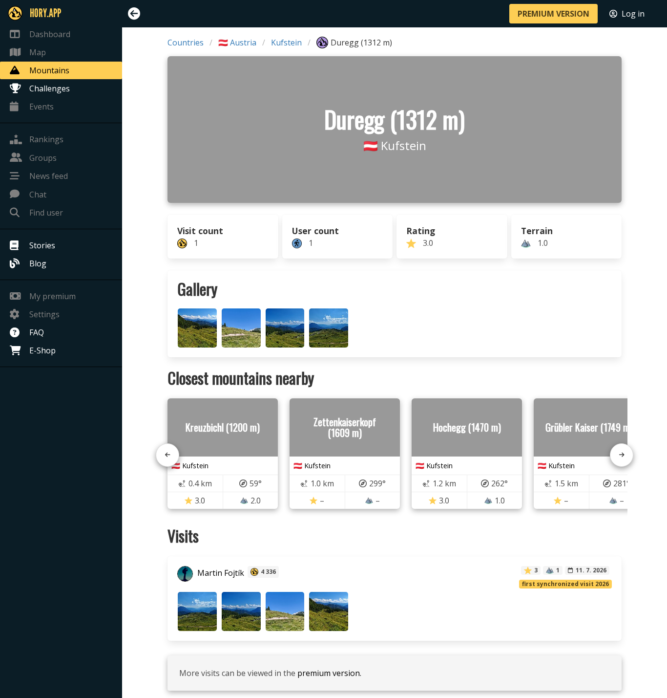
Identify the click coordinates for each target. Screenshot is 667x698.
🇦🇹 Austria (237, 42)
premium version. (329, 673)
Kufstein (286, 42)
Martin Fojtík (219, 572)
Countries (185, 42)
